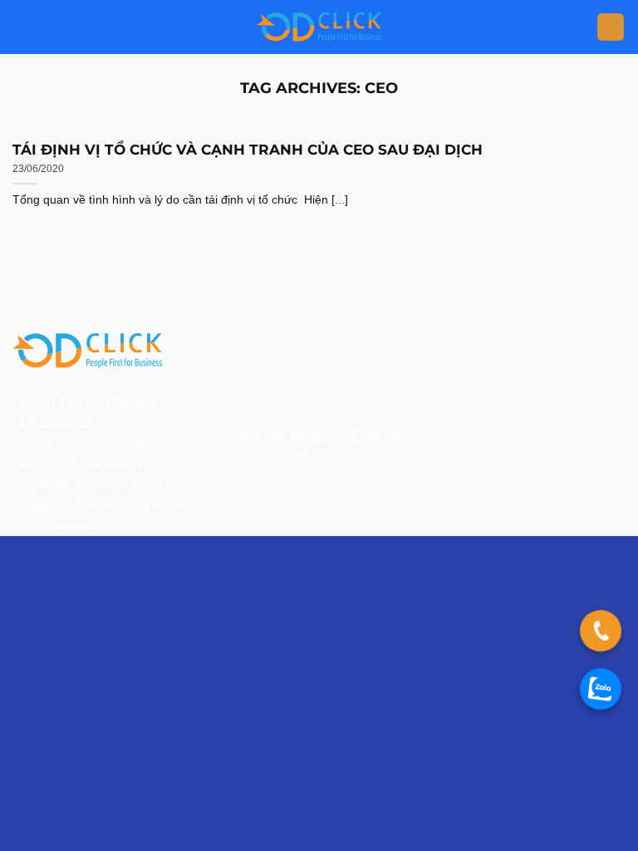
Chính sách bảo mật (280, 435)
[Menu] (610, 27)
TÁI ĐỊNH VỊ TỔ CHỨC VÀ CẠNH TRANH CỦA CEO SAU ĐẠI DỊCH (247, 149)
